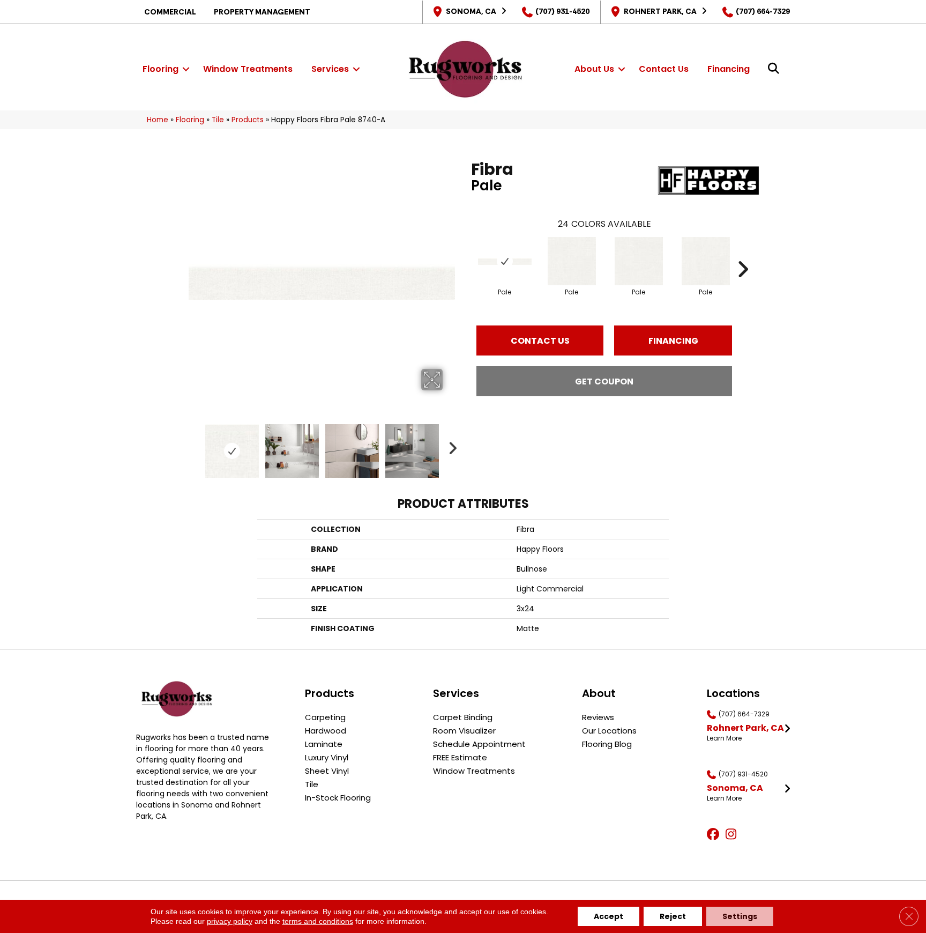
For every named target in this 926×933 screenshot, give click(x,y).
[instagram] (733, 835)
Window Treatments (248, 69)
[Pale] (504, 261)
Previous (194, 445)
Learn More (724, 738)
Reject (673, 916)
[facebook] (714, 835)
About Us (594, 69)
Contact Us (664, 69)
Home (157, 120)
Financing (728, 69)
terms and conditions (317, 921)
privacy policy (229, 921)
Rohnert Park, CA (660, 11)
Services (330, 69)
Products (248, 120)
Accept (608, 916)
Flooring (160, 69)
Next (449, 445)
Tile (218, 120)
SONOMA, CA (471, 11)
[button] (185, 69)
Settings (739, 916)
